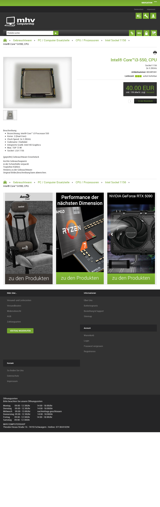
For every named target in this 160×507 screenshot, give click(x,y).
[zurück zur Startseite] (20, 21)
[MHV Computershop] (5, 40)
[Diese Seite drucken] (155, 52)
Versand (150, 92)
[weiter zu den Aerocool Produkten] (29, 283)
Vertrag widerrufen (20, 330)
